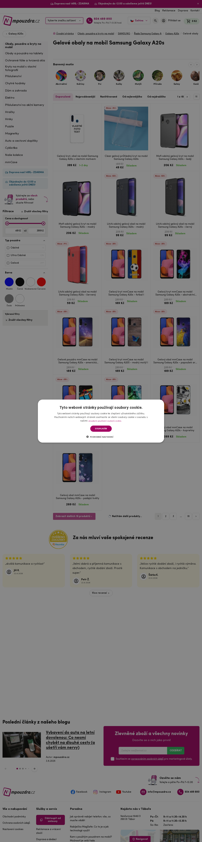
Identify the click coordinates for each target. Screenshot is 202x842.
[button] (101, 437)
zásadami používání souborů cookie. (105, 420)
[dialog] (101, 421)
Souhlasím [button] (101, 428)
